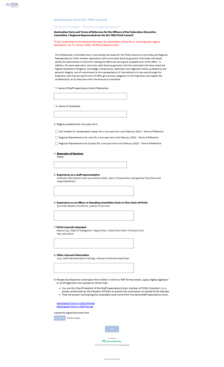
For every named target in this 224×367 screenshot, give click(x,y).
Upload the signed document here (71, 312)
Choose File (60, 318)
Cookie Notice (115, 359)
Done (112, 329)
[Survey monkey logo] (112, 341)
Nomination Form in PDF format (75, 306)
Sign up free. (125, 345)
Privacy (106, 359)
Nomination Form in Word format (76, 303)
